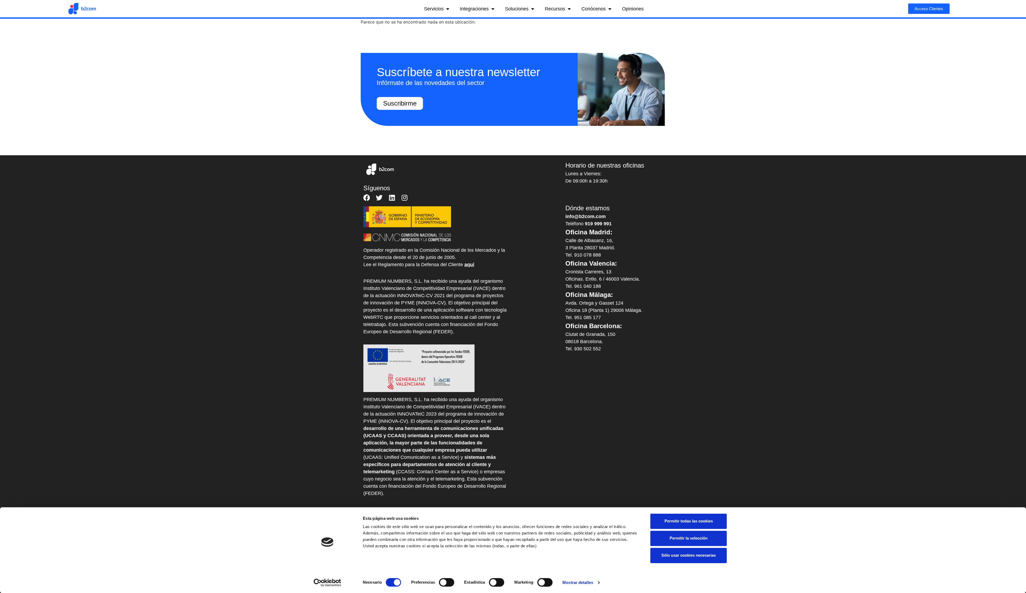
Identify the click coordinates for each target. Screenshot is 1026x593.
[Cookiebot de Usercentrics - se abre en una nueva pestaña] (327, 583)
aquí (469, 264)
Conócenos (593, 8)
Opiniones (633, 8)
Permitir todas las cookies (688, 521)
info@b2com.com (585, 216)
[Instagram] (404, 197)
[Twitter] (379, 197)
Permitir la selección (689, 538)
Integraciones (474, 8)
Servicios (434, 8)
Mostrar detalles (577, 582)
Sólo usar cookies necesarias (688, 555)
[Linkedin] (391, 197)
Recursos (555, 8)
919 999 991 (598, 223)
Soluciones (516, 8)
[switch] (446, 582)
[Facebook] (366, 197)
